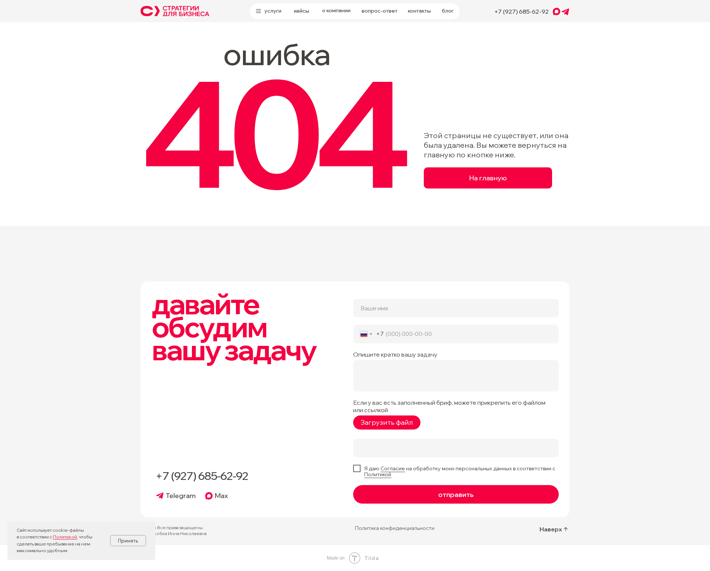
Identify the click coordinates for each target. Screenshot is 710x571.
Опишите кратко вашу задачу (395, 354)
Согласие (393, 468)
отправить (456, 494)
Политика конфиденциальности (395, 528)
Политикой (377, 474)
